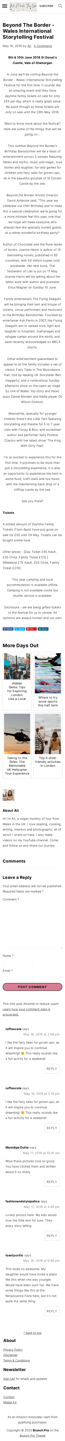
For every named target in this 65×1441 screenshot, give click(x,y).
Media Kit (9, 1402)
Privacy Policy (13, 1349)
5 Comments (43, 46)
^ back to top (33, 1333)
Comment (11, 899)
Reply (52, 1068)
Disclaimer (10, 1355)
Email (8, 970)
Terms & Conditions (16, 1360)
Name (8, 955)
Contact (8, 1397)
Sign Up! (9, 1379)
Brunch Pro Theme (32, 1435)
